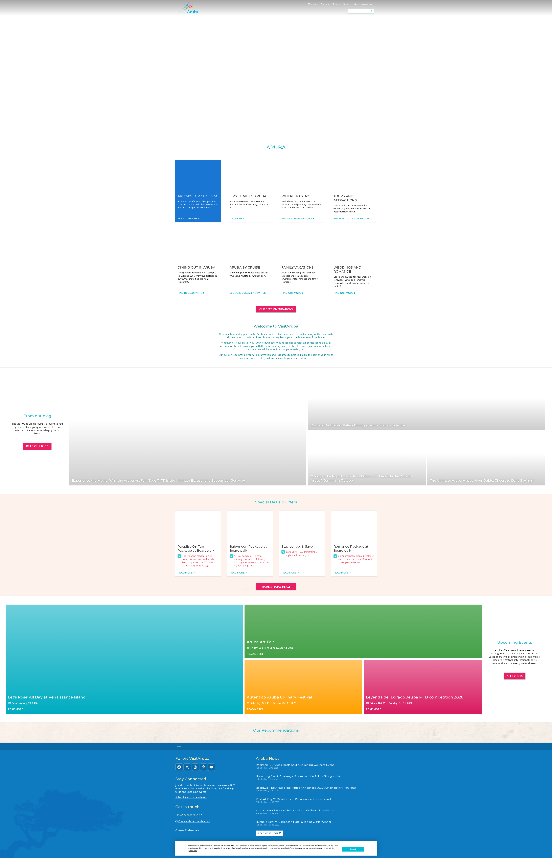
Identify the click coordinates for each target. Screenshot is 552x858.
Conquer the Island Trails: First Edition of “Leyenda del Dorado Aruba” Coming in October (361, 478)
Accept (353, 849)
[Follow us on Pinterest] (203, 767)
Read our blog (37, 446)
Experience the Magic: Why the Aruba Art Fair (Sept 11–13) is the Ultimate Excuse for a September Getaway (158, 480)
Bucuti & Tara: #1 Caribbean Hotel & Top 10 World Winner (293, 821)
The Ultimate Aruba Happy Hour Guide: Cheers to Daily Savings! (482, 480)
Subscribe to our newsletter (191, 797)
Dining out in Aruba (196, 267)
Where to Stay (295, 196)
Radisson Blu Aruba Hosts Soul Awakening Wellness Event (295, 764)
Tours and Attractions (345, 198)
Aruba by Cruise (245, 267)
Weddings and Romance (347, 270)
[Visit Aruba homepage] (188, 7)
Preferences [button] (193, 851)
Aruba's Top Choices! (197, 196)
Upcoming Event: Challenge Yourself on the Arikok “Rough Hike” (299, 776)
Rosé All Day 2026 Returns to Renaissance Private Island (293, 799)
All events (515, 676)
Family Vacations (297, 267)
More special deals (276, 586)
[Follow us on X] (187, 767)
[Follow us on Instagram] (195, 767)
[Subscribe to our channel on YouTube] (211, 767)
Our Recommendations (276, 309)
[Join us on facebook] (179, 767)
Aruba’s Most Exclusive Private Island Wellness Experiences (295, 810)
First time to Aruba (248, 196)
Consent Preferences (187, 830)
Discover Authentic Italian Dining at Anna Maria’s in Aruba (358, 425)
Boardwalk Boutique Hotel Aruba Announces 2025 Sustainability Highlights (306, 787)
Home (178, 747)
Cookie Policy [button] (289, 848)
